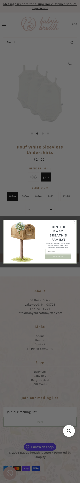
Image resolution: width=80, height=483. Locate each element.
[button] (69, 431)
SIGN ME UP (58, 256)
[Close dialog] (74, 221)
